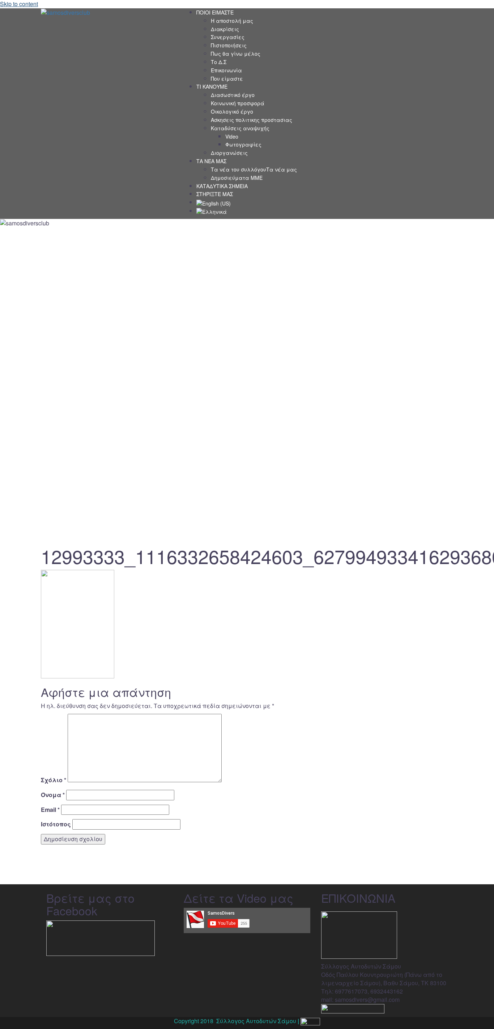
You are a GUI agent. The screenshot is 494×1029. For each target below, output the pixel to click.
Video (231, 136)
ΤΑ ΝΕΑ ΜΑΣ (211, 161)
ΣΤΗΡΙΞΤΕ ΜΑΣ (214, 194)
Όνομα (53, 795)
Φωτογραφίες (243, 144)
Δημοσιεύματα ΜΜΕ (237, 177)
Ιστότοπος (56, 824)
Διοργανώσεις (229, 152)
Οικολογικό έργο (232, 111)
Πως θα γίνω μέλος (235, 53)
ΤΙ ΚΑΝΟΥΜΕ (211, 86)
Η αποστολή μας (232, 20)
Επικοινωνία (226, 70)
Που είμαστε (227, 78)
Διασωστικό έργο (233, 94)
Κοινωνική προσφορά (237, 103)
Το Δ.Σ (218, 61)
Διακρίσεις (225, 29)
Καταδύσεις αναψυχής (240, 128)
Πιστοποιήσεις (229, 45)
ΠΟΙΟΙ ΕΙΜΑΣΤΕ (215, 12)
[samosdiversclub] (65, 12)
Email (50, 810)
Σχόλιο (53, 780)
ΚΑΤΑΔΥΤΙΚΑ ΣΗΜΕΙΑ (222, 186)
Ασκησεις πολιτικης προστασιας (251, 119)
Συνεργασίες (227, 37)
